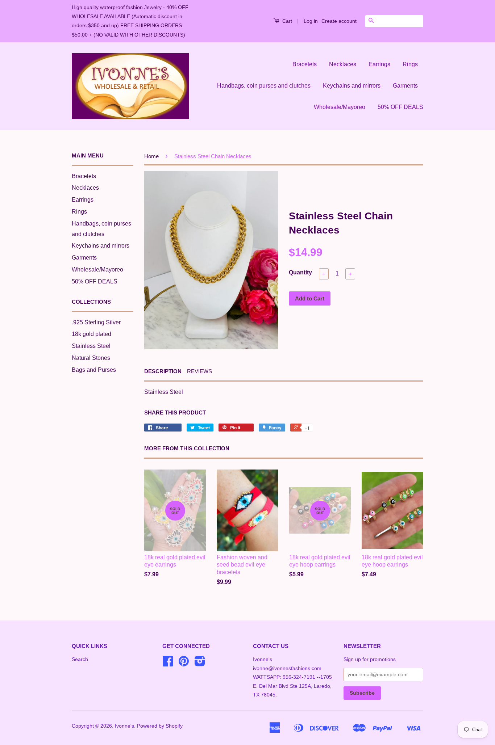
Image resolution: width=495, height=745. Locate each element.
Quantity (300, 272)
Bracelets (304, 64)
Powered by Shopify (160, 726)
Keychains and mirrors (351, 86)
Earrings (379, 64)
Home (151, 156)
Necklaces (342, 64)
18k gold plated (91, 334)
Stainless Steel (91, 346)
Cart (286, 21)
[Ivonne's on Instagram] (199, 663)
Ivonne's (124, 726)
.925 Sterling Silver (96, 322)
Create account (339, 21)
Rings (410, 64)
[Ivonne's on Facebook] (167, 663)
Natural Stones (91, 358)
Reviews (199, 371)
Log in (311, 21)
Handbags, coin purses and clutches (264, 86)
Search (80, 659)
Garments (405, 86)
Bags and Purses (94, 370)
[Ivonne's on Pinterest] (183, 663)
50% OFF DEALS (400, 107)
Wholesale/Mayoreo (339, 107)
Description (163, 371)
